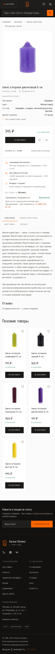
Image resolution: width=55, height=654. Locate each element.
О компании (35, 567)
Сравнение (7, 588)
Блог (31, 583)
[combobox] (24, 13)
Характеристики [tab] (29, 218)
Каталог (10, 4)
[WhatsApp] (10, 552)
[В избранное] (39, 140)
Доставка (7, 567)
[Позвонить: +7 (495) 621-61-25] (4, 552)
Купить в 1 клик (13, 151)
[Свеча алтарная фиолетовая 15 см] (40, 395)
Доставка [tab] (10, 224)
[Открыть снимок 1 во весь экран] (27, 55)
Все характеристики (16, 119)
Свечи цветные (34, 21)
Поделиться (28, 91)
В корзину (20, 140)
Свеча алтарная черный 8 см (38, 355)
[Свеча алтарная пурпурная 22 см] (14, 395)
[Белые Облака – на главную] (27, 4)
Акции (5, 583)
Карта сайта (8, 593)
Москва (22, 192)
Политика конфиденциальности (15, 645)
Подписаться (41, 524)
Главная (6, 21)
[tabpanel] (27, 262)
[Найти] (50, 13)
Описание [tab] (10, 218)
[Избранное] (44, 4)
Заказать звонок (10, 619)
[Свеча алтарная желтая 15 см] (14, 450)
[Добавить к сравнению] (47, 140)
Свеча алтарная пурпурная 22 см (13, 410)
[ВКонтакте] (17, 552)
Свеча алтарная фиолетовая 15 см (39, 410)
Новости (33, 588)
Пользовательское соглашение (15, 641)
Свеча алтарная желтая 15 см (12, 465)
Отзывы (33, 577)
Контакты (34, 572)
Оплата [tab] (24, 224)
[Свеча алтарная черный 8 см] (40, 339)
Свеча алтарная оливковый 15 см (13, 355)
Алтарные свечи (13, 26)
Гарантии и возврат (11, 577)
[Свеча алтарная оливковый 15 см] (14, 339)
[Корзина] (50, 4)
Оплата (5, 572)
